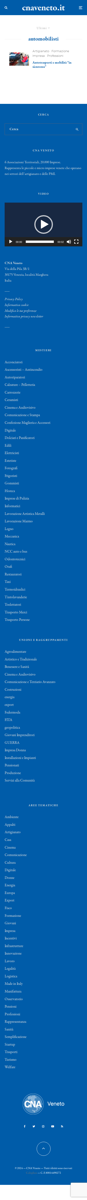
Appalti (10, 824)
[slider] (40, 242)
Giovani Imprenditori (20, 735)
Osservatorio (14, 999)
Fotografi (11, 468)
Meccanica (12, 536)
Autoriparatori (15, 377)
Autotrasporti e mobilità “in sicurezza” (51, 65)
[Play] (10, 241)
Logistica (11, 976)
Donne (9, 877)
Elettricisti (12, 453)
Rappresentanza (15, 1021)
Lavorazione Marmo (19, 521)
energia (9, 697)
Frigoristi (11, 476)
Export (9, 900)
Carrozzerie (12, 392)
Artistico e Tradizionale (21, 659)
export (9, 704)
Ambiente (12, 817)
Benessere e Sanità (17, 667)
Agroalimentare (15, 651)
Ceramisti (11, 400)
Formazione (60, 51)
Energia (10, 885)
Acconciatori (14, 362)
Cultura (10, 862)
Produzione (13, 773)
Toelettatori (13, 604)
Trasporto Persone (17, 619)
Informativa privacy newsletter (24, 316)
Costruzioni (13, 689)
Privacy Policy (14, 299)
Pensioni (10, 1006)
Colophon (31, 1173)
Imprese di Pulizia (17, 498)
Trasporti (11, 1052)
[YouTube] (53, 1126)
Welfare (10, 1067)
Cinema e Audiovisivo (20, 407)
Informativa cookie (17, 305)
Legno (9, 529)
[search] (77, 129)
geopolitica (12, 727)
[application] (43, 224)
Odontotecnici (15, 559)
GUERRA (12, 742)
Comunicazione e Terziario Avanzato (30, 682)
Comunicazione (16, 855)
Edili (8, 445)
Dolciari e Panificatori (20, 438)
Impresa (38, 56)
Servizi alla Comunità (20, 780)
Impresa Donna (15, 750)
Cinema (10, 847)
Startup (10, 1044)
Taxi (8, 582)
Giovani (10, 923)
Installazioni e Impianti (20, 758)
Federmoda (12, 712)
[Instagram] (43, 1126)
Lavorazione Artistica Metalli (25, 514)
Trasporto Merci (16, 612)
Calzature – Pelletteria (20, 385)
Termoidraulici (15, 589)
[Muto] (69, 241)
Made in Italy (14, 983)
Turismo (10, 1059)
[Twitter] (34, 1126)
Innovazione (13, 953)
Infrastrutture (14, 946)
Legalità (10, 968)
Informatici (12, 506)
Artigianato (40, 51)
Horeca (10, 491)
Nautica (10, 544)
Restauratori (13, 574)
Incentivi (11, 938)
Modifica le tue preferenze (20, 311)
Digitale (10, 430)
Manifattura (13, 991)
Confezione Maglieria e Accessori (27, 422)
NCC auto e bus (16, 551)
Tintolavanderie (16, 597)
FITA (8, 720)
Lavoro (10, 961)
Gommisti (12, 483)
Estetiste (10, 460)
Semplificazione (15, 1037)
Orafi (8, 566)
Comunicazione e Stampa (22, 415)
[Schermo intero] (76, 241)
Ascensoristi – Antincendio (23, 369)
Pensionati (12, 765)
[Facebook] (24, 1126)
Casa (8, 840)
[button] (43, 224)
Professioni (55, 56)
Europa (10, 893)
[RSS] (62, 1126)
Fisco (8, 908)
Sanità (9, 1029)
